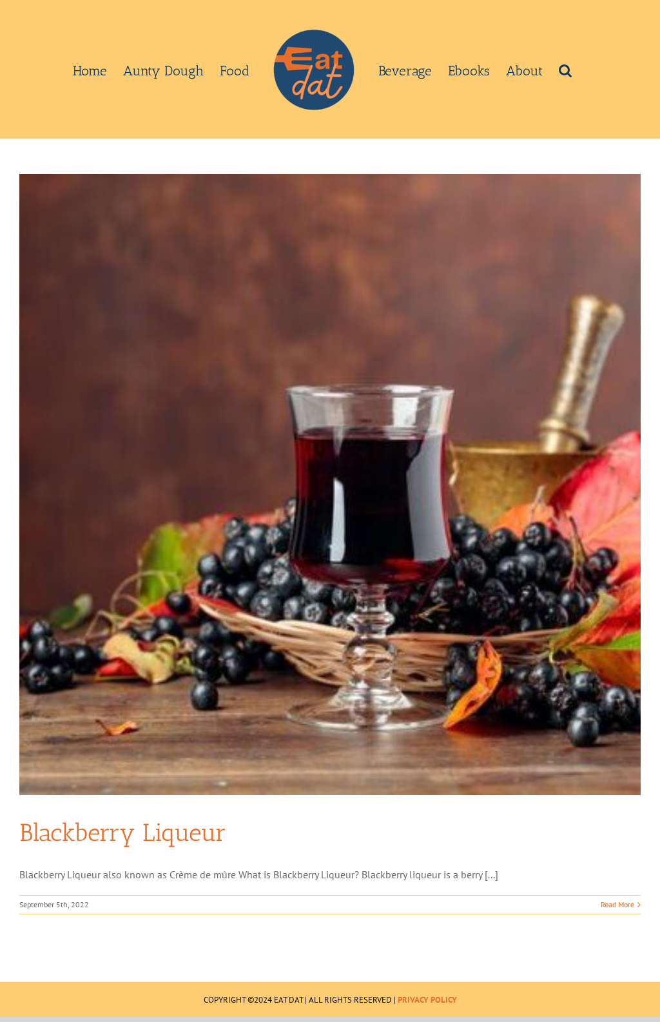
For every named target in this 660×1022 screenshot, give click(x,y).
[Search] (565, 70)
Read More (617, 904)
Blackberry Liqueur (122, 832)
